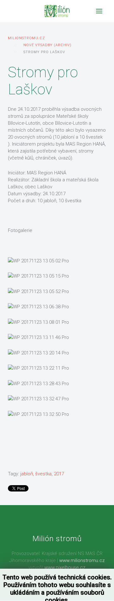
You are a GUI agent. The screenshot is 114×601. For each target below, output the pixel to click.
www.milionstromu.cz (82, 560)
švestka (43, 474)
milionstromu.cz (26, 38)
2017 (59, 474)
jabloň (26, 474)
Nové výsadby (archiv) (47, 45)
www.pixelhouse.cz (65, 567)
